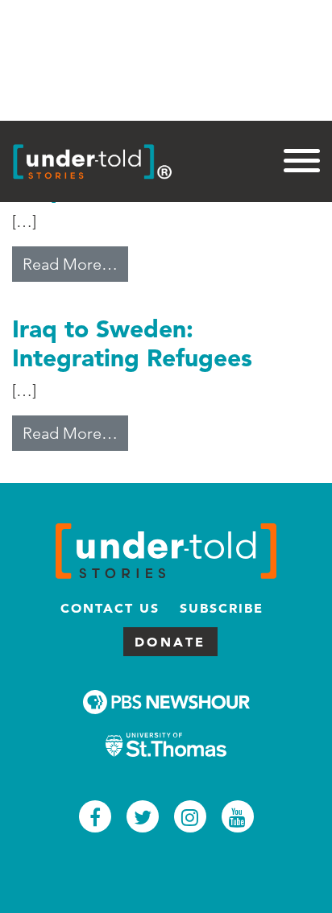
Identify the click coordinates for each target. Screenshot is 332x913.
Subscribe (222, 608)
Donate (170, 642)
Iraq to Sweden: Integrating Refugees (132, 343)
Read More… (75, 264)
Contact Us (110, 608)
